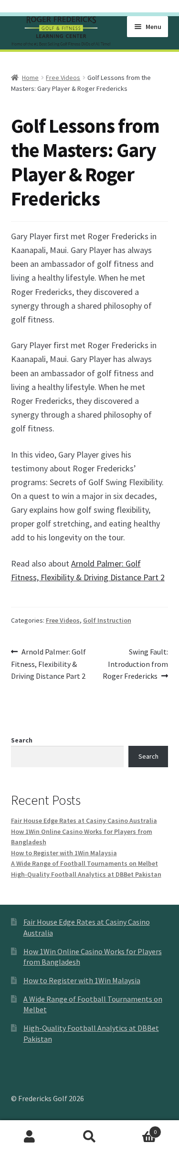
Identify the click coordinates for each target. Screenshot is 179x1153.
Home (30, 77)
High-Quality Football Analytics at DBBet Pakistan (86, 874)
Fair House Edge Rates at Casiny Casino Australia (84, 820)
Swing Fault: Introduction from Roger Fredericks (135, 663)
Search (21, 740)
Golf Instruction (107, 620)
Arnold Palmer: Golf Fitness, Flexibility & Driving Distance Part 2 (48, 663)
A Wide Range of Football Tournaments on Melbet (84, 863)
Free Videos (63, 77)
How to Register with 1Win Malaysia (64, 853)
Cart (138, 1128)
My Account (30, 1137)
